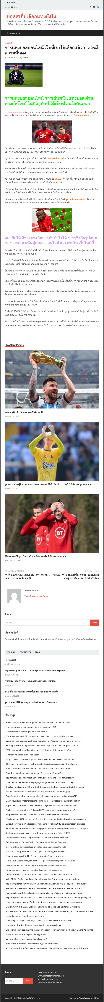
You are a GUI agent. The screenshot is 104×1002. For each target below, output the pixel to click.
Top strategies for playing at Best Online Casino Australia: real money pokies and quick (46, 883)
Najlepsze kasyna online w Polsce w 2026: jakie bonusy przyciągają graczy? (40, 810)
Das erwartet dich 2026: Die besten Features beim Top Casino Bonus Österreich (43, 906)
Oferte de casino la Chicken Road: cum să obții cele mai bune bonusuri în (39, 874)
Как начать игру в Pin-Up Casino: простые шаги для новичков (36, 851)
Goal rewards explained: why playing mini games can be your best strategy (40, 782)
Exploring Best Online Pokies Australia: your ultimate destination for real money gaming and (48, 897)
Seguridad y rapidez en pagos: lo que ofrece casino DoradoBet (34, 773)
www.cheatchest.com (48, 979)
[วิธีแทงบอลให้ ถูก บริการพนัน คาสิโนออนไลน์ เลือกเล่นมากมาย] (52, 524)
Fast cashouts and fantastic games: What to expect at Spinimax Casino (38, 722)
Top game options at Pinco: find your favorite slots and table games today (40, 777)
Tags (37, 652)
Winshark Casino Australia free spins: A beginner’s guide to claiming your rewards (44, 740)
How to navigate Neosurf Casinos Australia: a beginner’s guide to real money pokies (44, 902)
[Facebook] (90, 7)
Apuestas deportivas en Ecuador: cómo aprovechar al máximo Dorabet (38, 768)
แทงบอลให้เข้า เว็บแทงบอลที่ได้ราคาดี (24, 412)
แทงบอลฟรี (8, 43)
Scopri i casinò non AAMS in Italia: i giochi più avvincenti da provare (37, 814)
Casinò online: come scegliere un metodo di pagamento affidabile (36, 846)
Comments (25, 652)
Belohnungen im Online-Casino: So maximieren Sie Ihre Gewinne (36, 842)
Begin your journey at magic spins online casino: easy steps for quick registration (43, 800)
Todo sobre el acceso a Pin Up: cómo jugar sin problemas (32, 943)
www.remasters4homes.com (51, 975)
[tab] (11, 652)
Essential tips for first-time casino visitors (25, 916)
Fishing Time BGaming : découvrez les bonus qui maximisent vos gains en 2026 (42, 745)
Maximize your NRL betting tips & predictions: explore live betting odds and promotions (46, 819)
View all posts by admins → (36, 596)
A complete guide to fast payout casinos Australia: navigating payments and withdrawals (47, 948)
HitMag (96, 998)
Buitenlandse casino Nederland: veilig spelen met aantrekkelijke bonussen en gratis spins (47, 828)
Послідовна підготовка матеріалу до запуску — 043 (31, 727)
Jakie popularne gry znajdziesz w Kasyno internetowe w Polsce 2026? (38, 833)
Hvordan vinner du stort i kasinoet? (22, 754)
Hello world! (11, 659)
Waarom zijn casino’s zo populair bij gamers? (26, 934)
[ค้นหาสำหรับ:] (52, 623)
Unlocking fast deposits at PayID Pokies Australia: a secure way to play (38, 920)
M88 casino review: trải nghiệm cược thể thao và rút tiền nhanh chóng (38, 750)
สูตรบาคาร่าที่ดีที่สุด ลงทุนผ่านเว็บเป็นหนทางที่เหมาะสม (31, 702)
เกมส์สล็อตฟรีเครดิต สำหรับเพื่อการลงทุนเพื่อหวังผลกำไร (31, 691)
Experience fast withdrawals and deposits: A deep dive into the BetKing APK (41, 796)
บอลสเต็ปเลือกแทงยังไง (31, 16)
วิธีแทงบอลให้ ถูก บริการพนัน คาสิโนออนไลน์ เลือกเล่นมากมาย (35, 556)
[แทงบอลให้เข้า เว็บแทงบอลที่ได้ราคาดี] (52, 380)
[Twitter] (94, 7)
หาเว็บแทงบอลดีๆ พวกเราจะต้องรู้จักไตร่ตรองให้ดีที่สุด (30, 681)
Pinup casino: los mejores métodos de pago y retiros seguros (34, 869)
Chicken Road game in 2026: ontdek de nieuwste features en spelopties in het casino (45, 787)
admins (25, 58)
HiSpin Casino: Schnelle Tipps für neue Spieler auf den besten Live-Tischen (40, 759)
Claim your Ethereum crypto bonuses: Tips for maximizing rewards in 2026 (40, 860)
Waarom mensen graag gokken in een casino (26, 731)
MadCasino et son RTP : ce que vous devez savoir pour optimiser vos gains (40, 736)
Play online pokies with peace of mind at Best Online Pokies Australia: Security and (44, 888)
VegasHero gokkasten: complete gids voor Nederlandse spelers (35, 670)
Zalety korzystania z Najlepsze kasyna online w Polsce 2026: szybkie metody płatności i (46, 823)
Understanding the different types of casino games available (33, 925)
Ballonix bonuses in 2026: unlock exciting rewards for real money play (38, 791)
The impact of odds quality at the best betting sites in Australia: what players (41, 764)
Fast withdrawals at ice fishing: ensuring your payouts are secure (36, 865)
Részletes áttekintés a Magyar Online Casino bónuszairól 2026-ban (37, 837)
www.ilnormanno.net (48, 972)
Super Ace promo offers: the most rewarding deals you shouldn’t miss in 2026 (41, 805)
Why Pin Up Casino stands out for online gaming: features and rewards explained (43, 879)
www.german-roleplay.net (50, 982)
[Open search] (97, 33)
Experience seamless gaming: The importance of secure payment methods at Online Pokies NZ (49, 929)
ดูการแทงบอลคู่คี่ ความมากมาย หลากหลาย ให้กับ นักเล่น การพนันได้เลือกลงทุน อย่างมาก (48, 484)
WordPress (84, 998)
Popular (11, 652)
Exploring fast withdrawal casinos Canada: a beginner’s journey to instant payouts (44, 893)
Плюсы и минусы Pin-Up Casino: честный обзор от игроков (34, 856)
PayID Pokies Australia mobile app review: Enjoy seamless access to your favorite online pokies (50, 911)
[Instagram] (97, 7)
